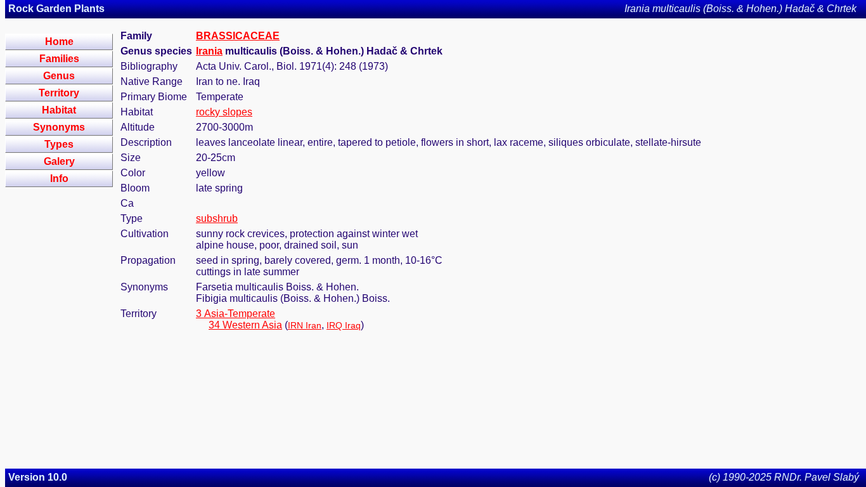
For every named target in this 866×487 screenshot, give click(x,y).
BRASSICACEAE (238, 35)
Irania (209, 51)
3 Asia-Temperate (235, 313)
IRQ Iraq (343, 325)
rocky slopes (224, 112)
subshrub (217, 218)
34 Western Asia (245, 325)
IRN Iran (304, 325)
